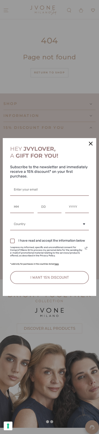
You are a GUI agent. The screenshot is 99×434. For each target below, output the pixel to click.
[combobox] (49, 224)
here (57, 264)
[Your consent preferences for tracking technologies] (8, 426)
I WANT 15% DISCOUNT (49, 277)
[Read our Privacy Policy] (86, 248)
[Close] (90, 143)
